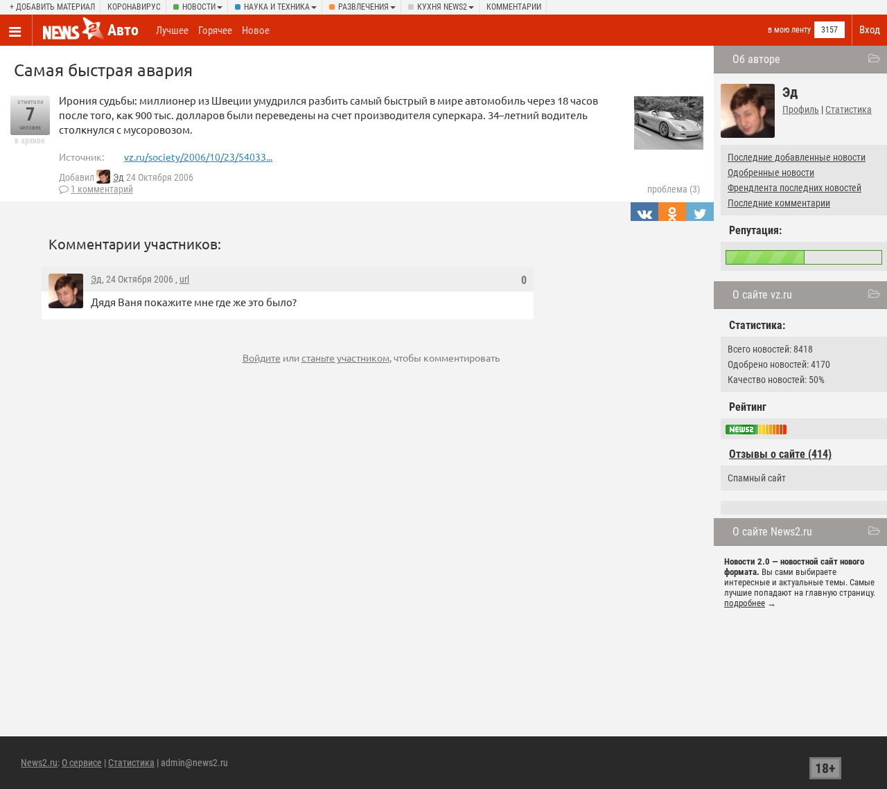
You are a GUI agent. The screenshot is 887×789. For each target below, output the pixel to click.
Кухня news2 (442, 7)
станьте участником (345, 357)
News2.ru (39, 762)
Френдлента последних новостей (794, 187)
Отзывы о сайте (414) (780, 454)
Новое (256, 30)
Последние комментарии (779, 203)
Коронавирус (134, 7)
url (184, 279)
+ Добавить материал (52, 7)
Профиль (800, 109)
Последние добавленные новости (797, 157)
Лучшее (172, 30)
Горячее (215, 30)
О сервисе (82, 762)
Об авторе (756, 59)
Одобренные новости (771, 172)
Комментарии (513, 7)
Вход (869, 30)
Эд (118, 177)
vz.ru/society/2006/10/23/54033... (198, 156)
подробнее (744, 603)
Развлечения (363, 7)
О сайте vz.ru (762, 294)
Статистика (848, 109)
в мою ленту (789, 30)
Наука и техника (277, 7)
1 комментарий (102, 189)
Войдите (262, 357)
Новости (199, 7)
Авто (123, 30)
